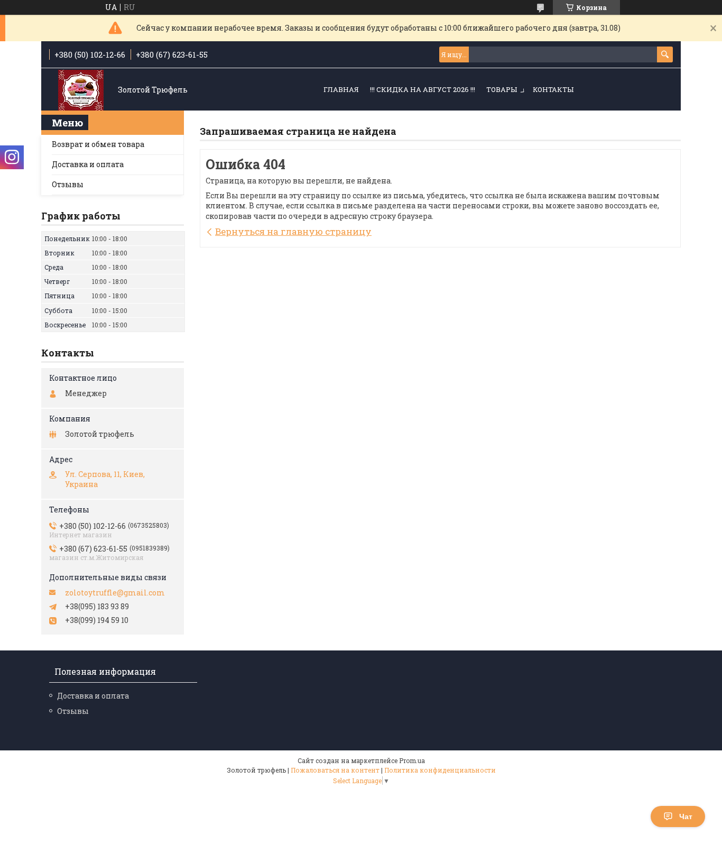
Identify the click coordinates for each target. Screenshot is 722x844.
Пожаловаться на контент (335, 770)
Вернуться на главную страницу (293, 231)
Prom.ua (412, 760)
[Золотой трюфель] (81, 90)
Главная (341, 89)
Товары (501, 89)
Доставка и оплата (88, 164)
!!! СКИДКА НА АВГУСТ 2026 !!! (422, 89)
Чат (685, 816)
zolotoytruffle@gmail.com (115, 593)
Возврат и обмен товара (98, 144)
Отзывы (68, 184)
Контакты (553, 89)
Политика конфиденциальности (440, 770)
